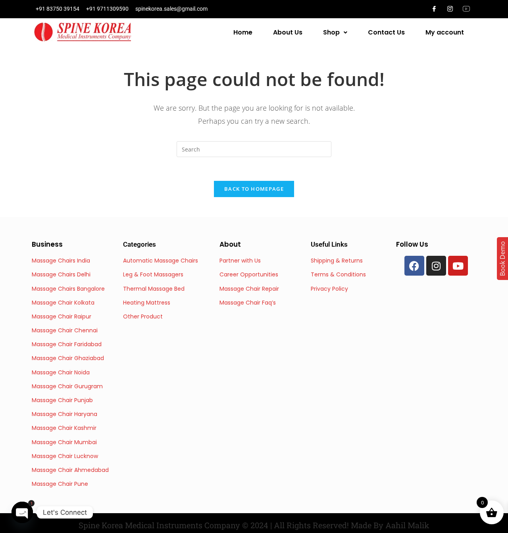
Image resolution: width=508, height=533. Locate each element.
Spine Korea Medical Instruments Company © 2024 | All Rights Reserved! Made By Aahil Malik (254, 525)
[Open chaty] (22, 512)
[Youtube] (458, 266)
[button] (335, 32)
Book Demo (502, 258)
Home (242, 32)
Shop (331, 32)
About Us (287, 32)
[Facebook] (434, 9)
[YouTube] (466, 9)
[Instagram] (450, 9)
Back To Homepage (254, 188)
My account (444, 32)
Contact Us (386, 32)
